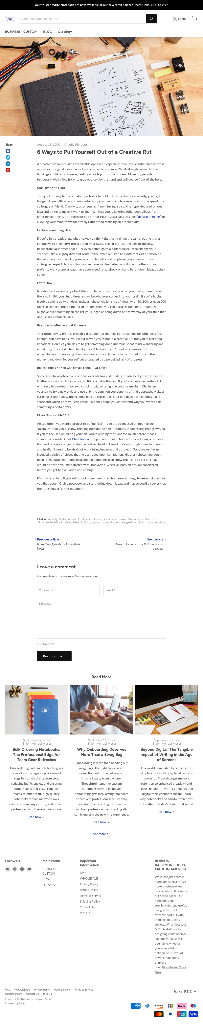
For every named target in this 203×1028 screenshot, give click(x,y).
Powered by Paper (15, 1003)
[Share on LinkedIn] (8, 163)
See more (100, 834)
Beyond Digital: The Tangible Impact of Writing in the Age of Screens (167, 754)
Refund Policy (89, 890)
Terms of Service (91, 895)
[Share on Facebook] (8, 151)
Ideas (68, 522)
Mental (77, 522)
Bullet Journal (67, 519)
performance (100, 522)
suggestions (129, 522)
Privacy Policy (89, 884)
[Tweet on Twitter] (8, 157)
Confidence (85, 519)
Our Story (65, 31)
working (160, 522)
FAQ (83, 872)
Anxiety (52, 519)
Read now (35, 817)
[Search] (151, 18)
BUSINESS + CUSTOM (21, 31)
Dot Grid (150, 519)
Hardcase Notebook (50, 522)
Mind (87, 522)
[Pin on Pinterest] (8, 170)
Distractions (135, 519)
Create (98, 519)
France (183, 991)
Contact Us (87, 907)
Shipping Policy (90, 901)
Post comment (54, 656)
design (122, 519)
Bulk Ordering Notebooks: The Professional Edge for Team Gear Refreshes (36, 754)
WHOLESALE (89, 878)
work (150, 522)
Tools (142, 522)
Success (115, 522)
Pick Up (85, 913)
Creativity (110, 519)
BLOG (47, 31)
